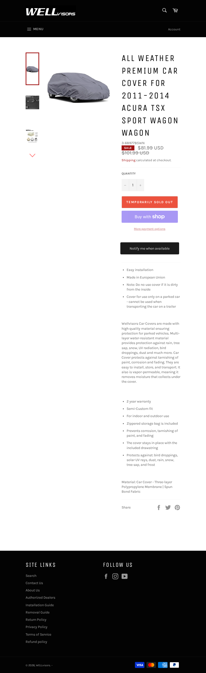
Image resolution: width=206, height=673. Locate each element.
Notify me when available (150, 248)
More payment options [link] (149, 229)
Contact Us (34, 583)
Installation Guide (40, 605)
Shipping (128, 160)
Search (31, 576)
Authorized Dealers (40, 597)
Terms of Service (38, 634)
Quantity (129, 173)
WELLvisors (43, 665)
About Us (33, 590)
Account (174, 29)
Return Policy (36, 620)
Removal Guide (37, 612)
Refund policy (36, 642)
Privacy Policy (36, 627)
